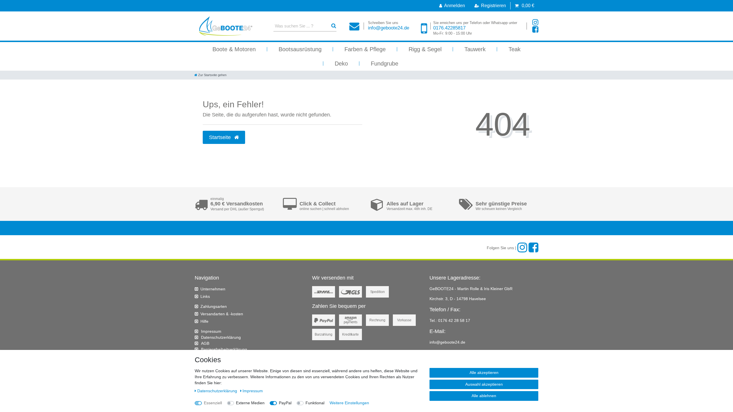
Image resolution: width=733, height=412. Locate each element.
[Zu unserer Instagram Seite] (535, 22)
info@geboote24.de (388, 26)
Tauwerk (475, 49)
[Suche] (333, 26)
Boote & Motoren (234, 49)
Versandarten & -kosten (221, 314)
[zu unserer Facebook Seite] (535, 29)
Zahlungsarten (213, 306)
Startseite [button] (220, 137)
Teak (515, 49)
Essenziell (213, 403)
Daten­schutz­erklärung (221, 337)
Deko (341, 63)
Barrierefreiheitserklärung (224, 349)
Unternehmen (212, 289)
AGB (205, 343)
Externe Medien (250, 403)
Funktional (315, 403)
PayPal (285, 403)
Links (205, 296)
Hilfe (204, 321)
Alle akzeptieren (484, 372)
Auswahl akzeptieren (484, 384)
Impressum (211, 331)
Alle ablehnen (484, 395)
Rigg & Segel (425, 49)
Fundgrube (384, 63)
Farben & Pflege (365, 49)
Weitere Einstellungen (349, 403)
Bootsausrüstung (300, 49)
